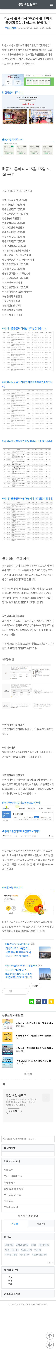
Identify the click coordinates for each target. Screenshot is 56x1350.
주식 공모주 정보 (12, 1194)
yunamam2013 (25, 28)
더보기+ (50, 1263)
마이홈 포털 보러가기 (12, 887)
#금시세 (37, 1250)
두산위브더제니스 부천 (17, 970)
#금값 (33, 1245)
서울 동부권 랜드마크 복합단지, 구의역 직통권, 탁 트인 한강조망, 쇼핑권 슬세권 (18, 954)
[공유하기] (17, 991)
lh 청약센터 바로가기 (13, 92)
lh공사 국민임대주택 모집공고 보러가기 (21, 802)
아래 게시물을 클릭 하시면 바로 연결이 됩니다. (24, 328)
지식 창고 (8, 1201)
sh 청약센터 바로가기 (12, 139)
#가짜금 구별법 (11, 1255)
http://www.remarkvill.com (17, 944)
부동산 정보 (10, 28)
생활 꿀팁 (8, 1170)
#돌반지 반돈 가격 (39, 1255)
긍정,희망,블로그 (28, 4)
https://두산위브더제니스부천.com (21, 965)
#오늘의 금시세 (22, 1245)
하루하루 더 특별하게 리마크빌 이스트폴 (18, 948)
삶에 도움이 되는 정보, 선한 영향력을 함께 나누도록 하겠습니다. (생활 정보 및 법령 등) (21, 1102)
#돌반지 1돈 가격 (12, 1250)
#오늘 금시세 (26, 1250)
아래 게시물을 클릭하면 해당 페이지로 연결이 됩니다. (27, 441)
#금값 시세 (9, 1245)
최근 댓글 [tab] (41, 1223)
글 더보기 (28, 1074)
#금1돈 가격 (25, 1255)
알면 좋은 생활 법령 (14, 1188)
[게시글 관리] (24, 991)
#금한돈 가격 (44, 1245)
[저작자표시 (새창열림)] (52, 987)
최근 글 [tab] (14, 1223)
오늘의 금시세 (11, 1207)
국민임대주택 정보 (13, 1176)
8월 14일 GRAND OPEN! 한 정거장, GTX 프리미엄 (18, 976)
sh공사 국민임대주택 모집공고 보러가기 (21, 831)
